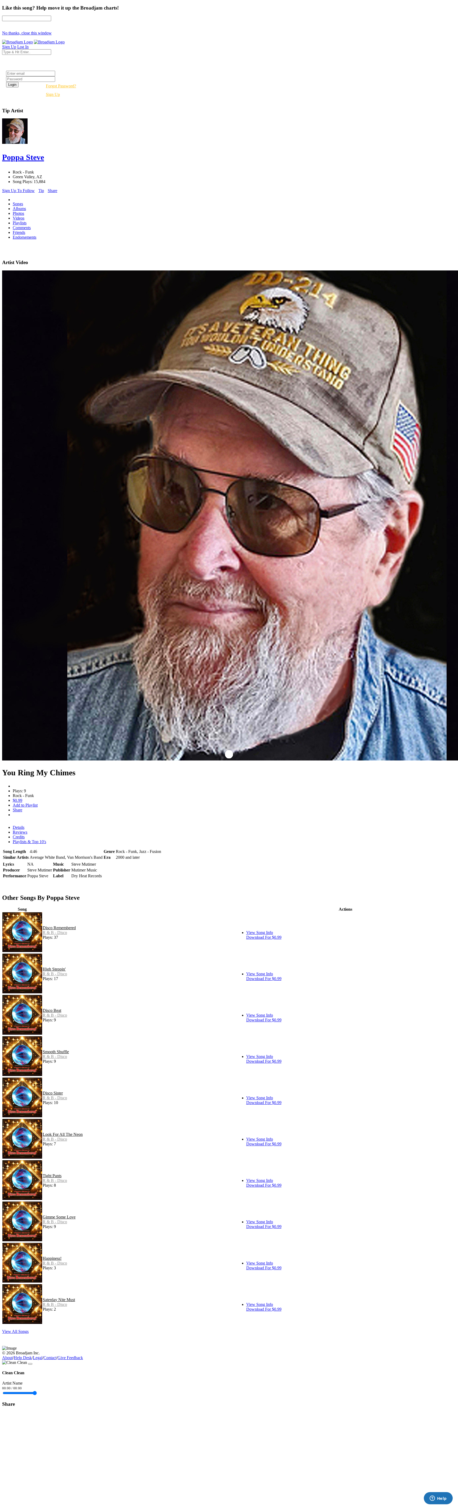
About (7, 1357)
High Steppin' (54, 969)
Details (18, 827)
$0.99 (17, 800)
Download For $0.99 (263, 937)
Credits (19, 837)
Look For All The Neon (63, 1134)
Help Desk (23, 1357)
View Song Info (259, 932)
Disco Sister (53, 1093)
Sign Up (53, 94)
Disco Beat (52, 1010)
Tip (41, 190)
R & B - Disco (55, 932)
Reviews (20, 832)
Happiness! (52, 1258)
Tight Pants (52, 1175)
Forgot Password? (61, 86)
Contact (49, 1357)
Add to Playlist (25, 805)
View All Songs (15, 1331)
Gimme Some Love (59, 1217)
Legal (37, 1357)
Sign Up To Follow (18, 190)
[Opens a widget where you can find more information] (438, 1498)
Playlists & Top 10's (29, 841)
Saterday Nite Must (59, 1299)
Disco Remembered (59, 928)
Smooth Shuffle (56, 1051)
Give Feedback (70, 1357)
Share (52, 190)
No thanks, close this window (27, 33)
